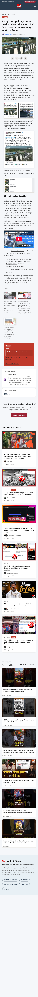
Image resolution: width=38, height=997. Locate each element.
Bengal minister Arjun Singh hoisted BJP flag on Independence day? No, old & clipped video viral (18, 751)
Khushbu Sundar (9, 121)
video (20, 221)
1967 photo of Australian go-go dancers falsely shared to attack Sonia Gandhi (18, 493)
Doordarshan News (17, 251)
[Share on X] (17, 58)
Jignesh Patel (8, 34)
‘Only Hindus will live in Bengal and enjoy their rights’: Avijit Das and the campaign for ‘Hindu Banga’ (17, 456)
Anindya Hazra (11, 497)
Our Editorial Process (10, 879)
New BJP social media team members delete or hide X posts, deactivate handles (17, 568)
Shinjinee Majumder (12, 573)
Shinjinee (18, 535)
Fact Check (11, 14)
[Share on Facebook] (12, 58)
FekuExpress (8, 70)
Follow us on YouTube (28, 665)
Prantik (11, 609)
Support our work (30, 1)
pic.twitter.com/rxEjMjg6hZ (15, 266)
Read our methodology (12, 363)
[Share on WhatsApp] (21, 58)
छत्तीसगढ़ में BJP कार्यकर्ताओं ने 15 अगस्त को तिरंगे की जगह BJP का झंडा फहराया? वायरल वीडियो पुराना (17, 690)
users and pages (21, 171)
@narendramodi (14, 259)
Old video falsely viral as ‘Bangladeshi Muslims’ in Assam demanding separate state (10, 305)
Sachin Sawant (16, 95)
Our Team (25, 884)
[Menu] (35, 6)
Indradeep (11, 535)
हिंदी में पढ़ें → (7, 394)
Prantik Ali (9, 461)
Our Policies (24, 879)
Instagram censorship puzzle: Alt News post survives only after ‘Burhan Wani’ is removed (19, 530)
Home (4, 14)
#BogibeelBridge (11, 264)
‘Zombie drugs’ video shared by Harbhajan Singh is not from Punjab (18, 781)
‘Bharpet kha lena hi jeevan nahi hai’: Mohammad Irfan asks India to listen (17, 605)
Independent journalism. (8, 1)
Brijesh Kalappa (9, 86)
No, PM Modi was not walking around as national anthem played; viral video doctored (18, 642)
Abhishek (16, 609)
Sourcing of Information (11, 884)
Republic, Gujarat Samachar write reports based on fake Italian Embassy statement (18, 842)
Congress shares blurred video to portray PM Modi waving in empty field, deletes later (9, 331)
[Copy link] (25, 58)
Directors (6, 889)
